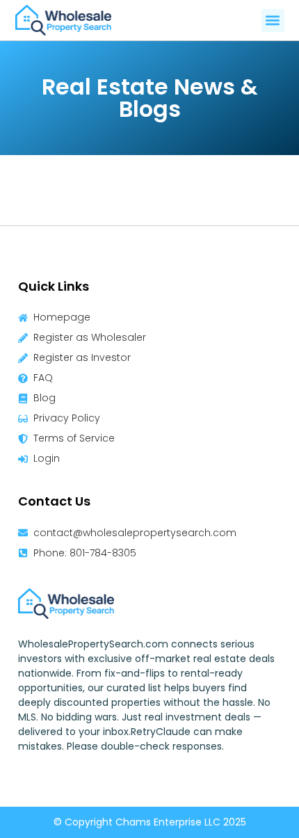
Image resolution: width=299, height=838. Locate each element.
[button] (272, 20)
